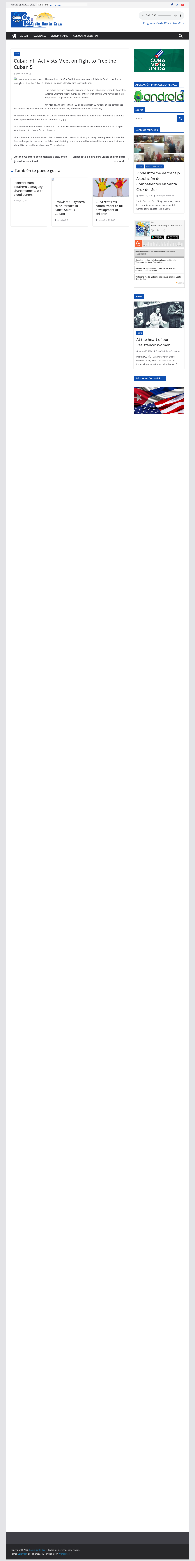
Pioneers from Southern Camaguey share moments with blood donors (28, 189)
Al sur (24, 35)
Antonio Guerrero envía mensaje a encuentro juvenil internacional (40, 159)
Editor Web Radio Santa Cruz (168, 351)
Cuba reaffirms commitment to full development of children (109, 208)
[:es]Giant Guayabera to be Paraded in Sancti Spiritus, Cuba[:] (70, 208)
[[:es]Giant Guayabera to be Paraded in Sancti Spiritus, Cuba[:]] (70, 180)
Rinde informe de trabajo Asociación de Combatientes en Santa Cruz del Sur (158, 181)
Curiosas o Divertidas (86, 35)
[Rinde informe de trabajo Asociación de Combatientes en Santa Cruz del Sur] (159, 148)
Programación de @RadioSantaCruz (163, 23)
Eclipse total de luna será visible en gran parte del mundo (99, 159)
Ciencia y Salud (59, 35)
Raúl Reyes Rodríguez (165, 195)
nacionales (39, 35)
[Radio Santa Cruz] (14, 36)
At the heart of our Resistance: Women (153, 342)
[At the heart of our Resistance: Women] (159, 315)
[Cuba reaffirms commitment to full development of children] (111, 180)
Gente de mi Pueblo (154, 166)
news (17, 54)
